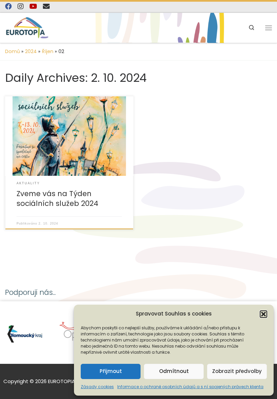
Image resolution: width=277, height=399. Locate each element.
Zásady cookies (97, 387)
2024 (31, 51)
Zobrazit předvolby (237, 371)
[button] (263, 314)
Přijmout (111, 371)
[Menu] (268, 27)
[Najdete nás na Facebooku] (8, 6)
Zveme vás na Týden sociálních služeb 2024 (57, 199)
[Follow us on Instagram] (21, 6)
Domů (12, 51)
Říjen (47, 51)
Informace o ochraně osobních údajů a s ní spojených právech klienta (190, 387)
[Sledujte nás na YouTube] (33, 6)
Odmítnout (174, 371)
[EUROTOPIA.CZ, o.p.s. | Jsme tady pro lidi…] (27, 28)
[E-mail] (46, 6)
